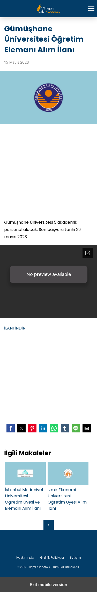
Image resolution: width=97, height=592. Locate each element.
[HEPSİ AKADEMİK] (48, 542)
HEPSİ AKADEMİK (48, 8)
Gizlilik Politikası (52, 557)
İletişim (75, 557)
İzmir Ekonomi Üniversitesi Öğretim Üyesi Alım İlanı (67, 499)
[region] (48, 171)
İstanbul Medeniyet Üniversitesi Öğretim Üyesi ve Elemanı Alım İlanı (24, 499)
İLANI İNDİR (14, 328)
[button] (10, 428)
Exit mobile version (48, 584)
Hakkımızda (25, 557)
